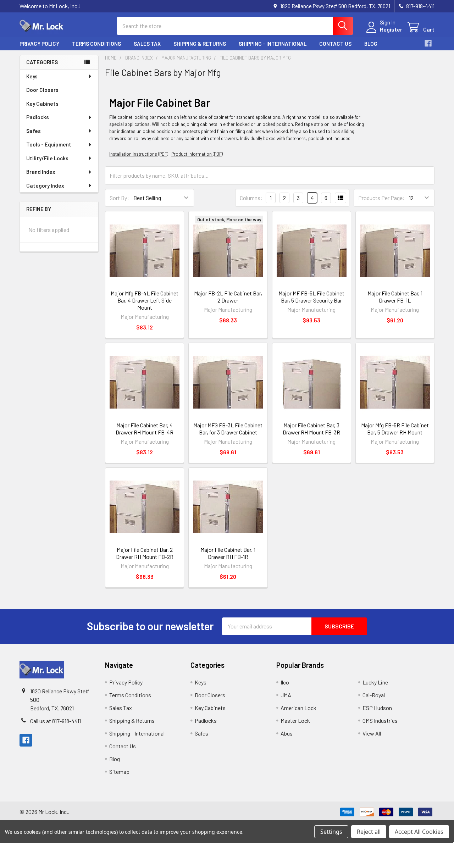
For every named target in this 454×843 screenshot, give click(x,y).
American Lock (298, 707)
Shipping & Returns (199, 43)
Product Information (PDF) (197, 154)
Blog (370, 43)
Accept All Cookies (419, 832)
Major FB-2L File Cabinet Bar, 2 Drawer (228, 297)
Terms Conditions (96, 43)
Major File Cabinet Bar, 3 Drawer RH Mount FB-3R (311, 429)
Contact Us (335, 43)
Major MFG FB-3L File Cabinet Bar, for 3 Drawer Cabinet (227, 429)
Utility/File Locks (47, 158)
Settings (331, 832)
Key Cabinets (42, 103)
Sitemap (119, 771)
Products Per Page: (381, 197)
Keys (32, 76)
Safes (33, 131)
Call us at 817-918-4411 (55, 720)
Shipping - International (272, 43)
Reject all (369, 832)
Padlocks (37, 117)
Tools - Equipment (48, 144)
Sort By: (119, 197)
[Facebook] (428, 43)
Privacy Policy (39, 43)
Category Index (45, 185)
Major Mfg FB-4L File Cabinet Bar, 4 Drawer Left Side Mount (144, 300)
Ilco (285, 682)
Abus (287, 733)
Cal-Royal (373, 695)
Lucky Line (375, 682)
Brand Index (40, 171)
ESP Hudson (377, 707)
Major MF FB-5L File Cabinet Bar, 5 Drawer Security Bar (311, 297)
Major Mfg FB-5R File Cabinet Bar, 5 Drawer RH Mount (395, 429)
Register (391, 29)
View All (371, 733)
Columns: (251, 197)
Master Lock (295, 720)
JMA (286, 695)
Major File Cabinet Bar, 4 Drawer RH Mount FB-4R (144, 429)
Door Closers (42, 90)
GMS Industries (380, 720)
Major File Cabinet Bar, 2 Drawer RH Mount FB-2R (144, 553)
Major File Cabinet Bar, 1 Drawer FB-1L (394, 297)
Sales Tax (147, 43)
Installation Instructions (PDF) (138, 154)
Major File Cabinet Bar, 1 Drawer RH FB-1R (227, 553)
